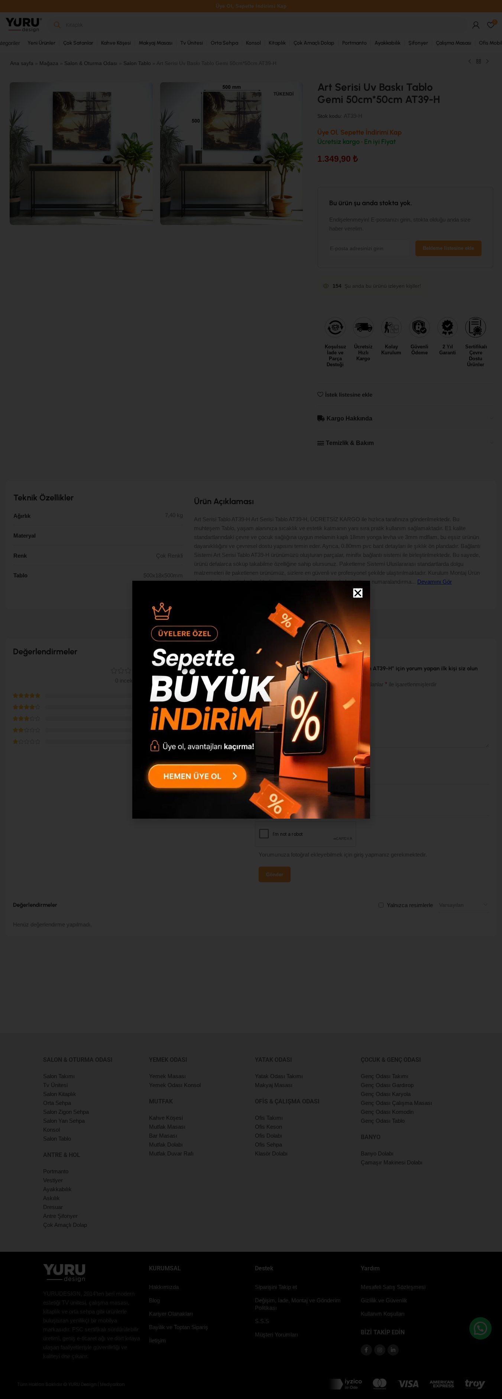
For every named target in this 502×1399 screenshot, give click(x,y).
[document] (251, 699)
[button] (358, 593)
